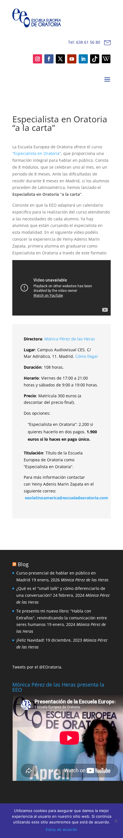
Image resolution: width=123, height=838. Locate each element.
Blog (23, 564)
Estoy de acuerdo (61, 829)
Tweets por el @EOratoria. (37, 667)
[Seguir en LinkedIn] (83, 58)
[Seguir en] (94, 58)
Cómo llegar (86, 356)
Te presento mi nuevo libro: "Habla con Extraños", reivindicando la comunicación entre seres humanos (61, 617)
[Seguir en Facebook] (48, 58)
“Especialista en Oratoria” (36, 153)
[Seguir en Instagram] (37, 58)
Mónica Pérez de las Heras (69, 339)
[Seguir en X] (60, 58)
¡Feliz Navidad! (30, 640)
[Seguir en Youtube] (71, 58)
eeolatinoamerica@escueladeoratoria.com (66, 497)
